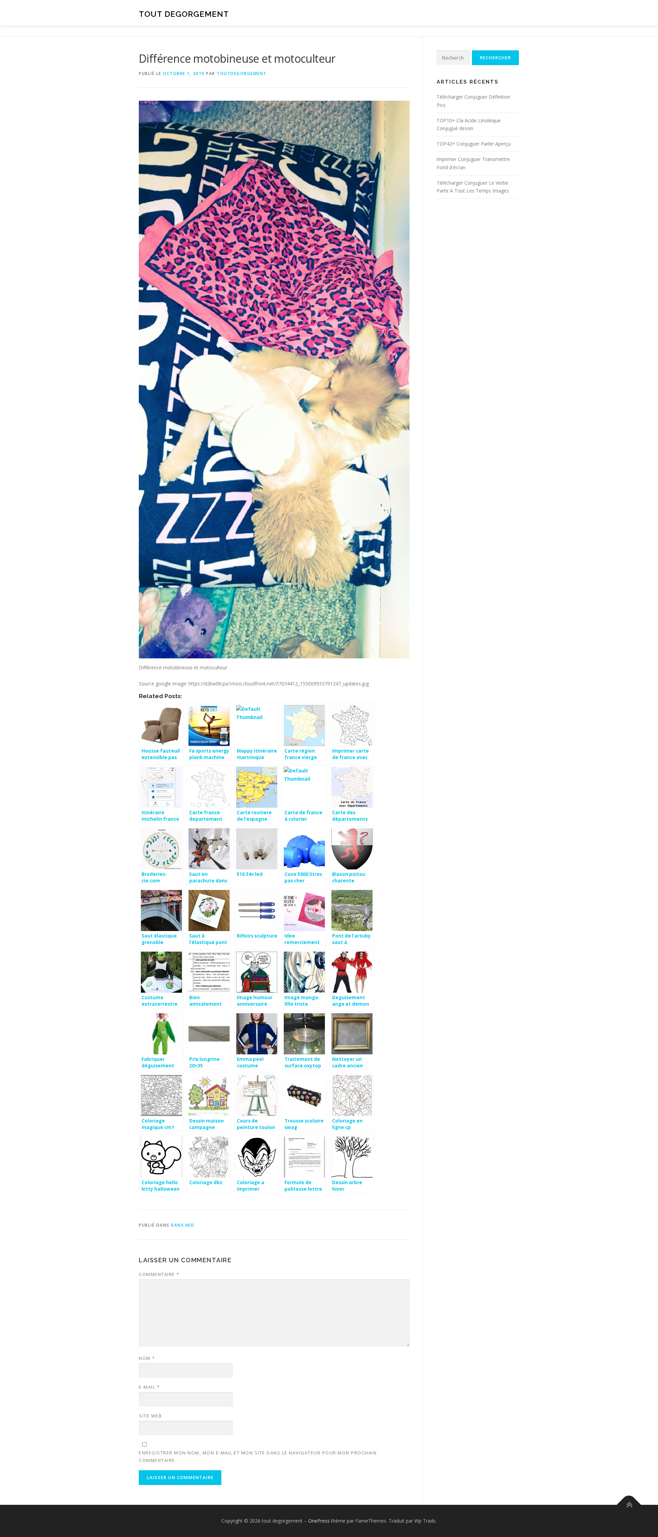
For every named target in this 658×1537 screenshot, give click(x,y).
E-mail (149, 1387)
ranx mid (182, 1225)
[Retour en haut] (629, 1504)
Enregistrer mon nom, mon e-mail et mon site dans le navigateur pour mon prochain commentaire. (258, 1456)
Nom (147, 1358)
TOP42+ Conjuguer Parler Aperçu (474, 143)
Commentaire (159, 1274)
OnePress (319, 1520)
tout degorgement (184, 13)
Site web (150, 1416)
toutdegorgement (242, 73)
